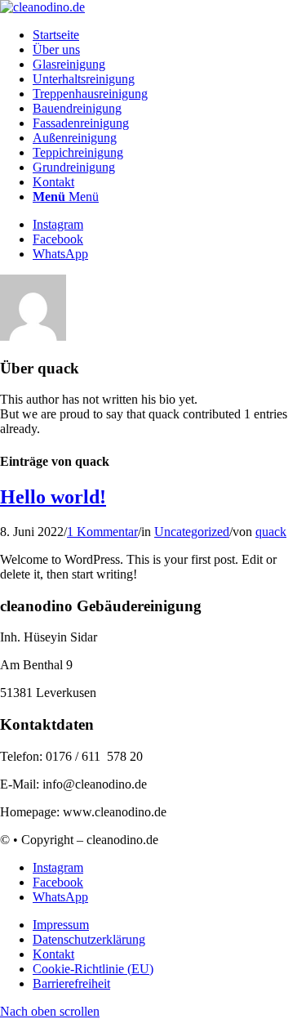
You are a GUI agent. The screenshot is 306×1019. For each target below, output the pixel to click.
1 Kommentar (102, 532)
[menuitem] (169, 35)
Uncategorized (191, 532)
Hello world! (53, 496)
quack (270, 532)
